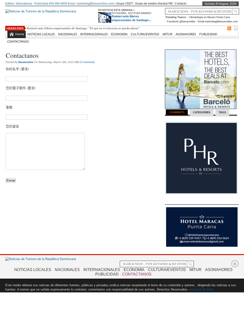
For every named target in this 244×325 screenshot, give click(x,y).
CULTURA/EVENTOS (145, 34)
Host (210, 289)
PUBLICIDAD (208, 34)
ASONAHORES (186, 34)
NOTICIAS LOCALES (41, 34)
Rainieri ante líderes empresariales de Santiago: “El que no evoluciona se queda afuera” (83, 28)
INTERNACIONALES (94, 34)
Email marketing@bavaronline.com (218, 21)
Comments (176, 112)
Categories (201, 112)
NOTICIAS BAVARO (139, 13)
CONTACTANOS (18, 41)
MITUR (167, 34)
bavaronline (26, 62)
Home (19, 34)
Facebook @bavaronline (181, 21)
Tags (222, 112)
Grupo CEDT (124, 3)
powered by (198, 289)
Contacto (180, 3)
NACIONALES (67, 34)
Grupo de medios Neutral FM (154, 3)
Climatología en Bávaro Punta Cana (209, 17)
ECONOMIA (119, 13)
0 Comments (87, 62)
